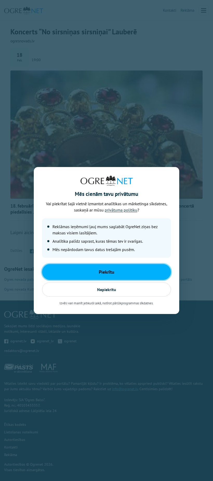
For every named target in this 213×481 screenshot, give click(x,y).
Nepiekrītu (106, 289)
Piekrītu (106, 272)
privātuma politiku (121, 210)
